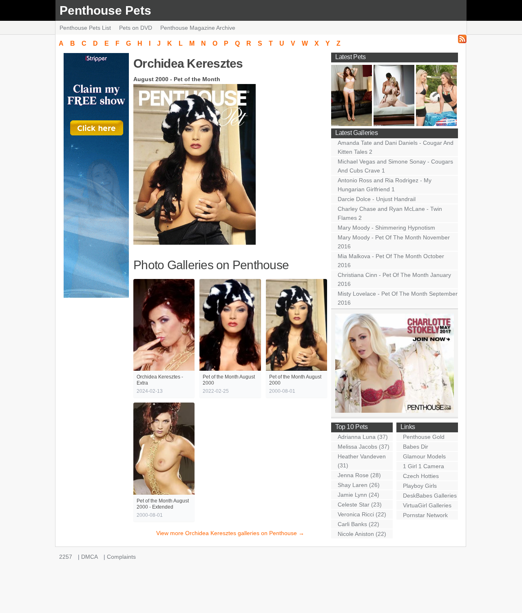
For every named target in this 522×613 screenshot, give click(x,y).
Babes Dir (415, 446)
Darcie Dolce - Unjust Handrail (377, 199)
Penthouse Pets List (85, 27)
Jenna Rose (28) (359, 475)
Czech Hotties (421, 476)
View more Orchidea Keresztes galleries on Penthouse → (230, 533)
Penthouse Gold (424, 437)
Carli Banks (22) (358, 524)
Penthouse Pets (105, 10)
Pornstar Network (425, 515)
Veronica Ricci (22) (362, 514)
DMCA (89, 556)
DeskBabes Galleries (430, 495)
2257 (65, 556)
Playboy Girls (420, 485)
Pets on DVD (135, 27)
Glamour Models (424, 456)
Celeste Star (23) (360, 504)
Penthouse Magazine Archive (197, 27)
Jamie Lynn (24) (358, 494)
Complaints (121, 556)
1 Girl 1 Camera (423, 466)
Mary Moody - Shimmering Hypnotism (386, 227)
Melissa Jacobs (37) (363, 446)
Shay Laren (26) (359, 485)
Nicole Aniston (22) (362, 534)
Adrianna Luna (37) (363, 437)
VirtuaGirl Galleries (427, 505)
